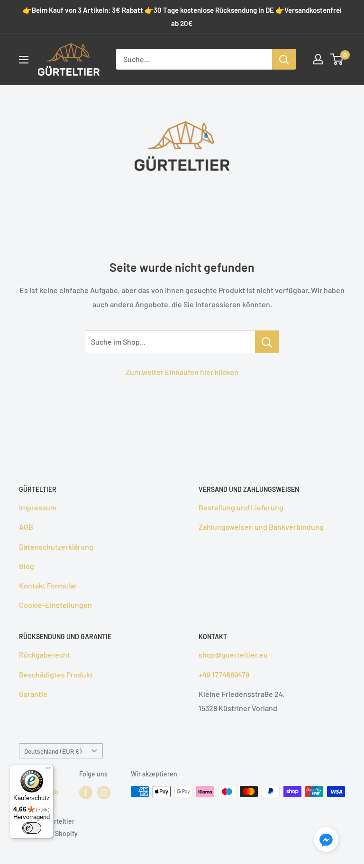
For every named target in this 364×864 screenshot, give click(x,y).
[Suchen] (284, 59)
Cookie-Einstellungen (55, 604)
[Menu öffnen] (23, 59)
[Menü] (48, 770)
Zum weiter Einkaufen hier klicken (182, 371)
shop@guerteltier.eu (233, 654)
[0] (337, 59)
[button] (326, 841)
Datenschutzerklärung (56, 546)
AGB (26, 526)
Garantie (33, 693)
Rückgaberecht (44, 654)
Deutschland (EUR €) (53, 751)
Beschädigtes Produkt (56, 674)
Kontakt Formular (48, 585)
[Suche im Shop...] (267, 341)
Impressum (37, 507)
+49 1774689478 (224, 674)
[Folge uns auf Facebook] (85, 792)
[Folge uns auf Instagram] (103, 792)
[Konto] (318, 59)
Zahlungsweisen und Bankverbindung (261, 526)
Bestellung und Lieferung (241, 507)
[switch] (31, 828)
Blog (26, 565)
